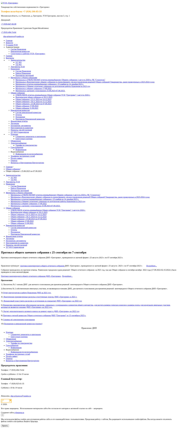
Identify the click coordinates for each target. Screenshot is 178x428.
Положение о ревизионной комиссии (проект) (23, 324)
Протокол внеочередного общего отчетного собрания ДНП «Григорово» (31, 276)
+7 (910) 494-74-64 (8, 32)
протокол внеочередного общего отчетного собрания (42, 266)
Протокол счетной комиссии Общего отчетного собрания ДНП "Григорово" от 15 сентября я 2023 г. (44, 315)
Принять (5, 426)
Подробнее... (151, 266)
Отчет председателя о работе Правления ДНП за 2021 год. (27, 293)
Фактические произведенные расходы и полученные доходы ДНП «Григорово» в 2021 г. (40, 297)
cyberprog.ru (19, 413)
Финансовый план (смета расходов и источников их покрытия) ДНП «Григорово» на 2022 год (42, 301)
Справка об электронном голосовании (19, 320)
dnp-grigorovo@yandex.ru (13, 36)
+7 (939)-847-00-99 (8, 24)
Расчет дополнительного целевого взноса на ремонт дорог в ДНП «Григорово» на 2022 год (41, 311)
